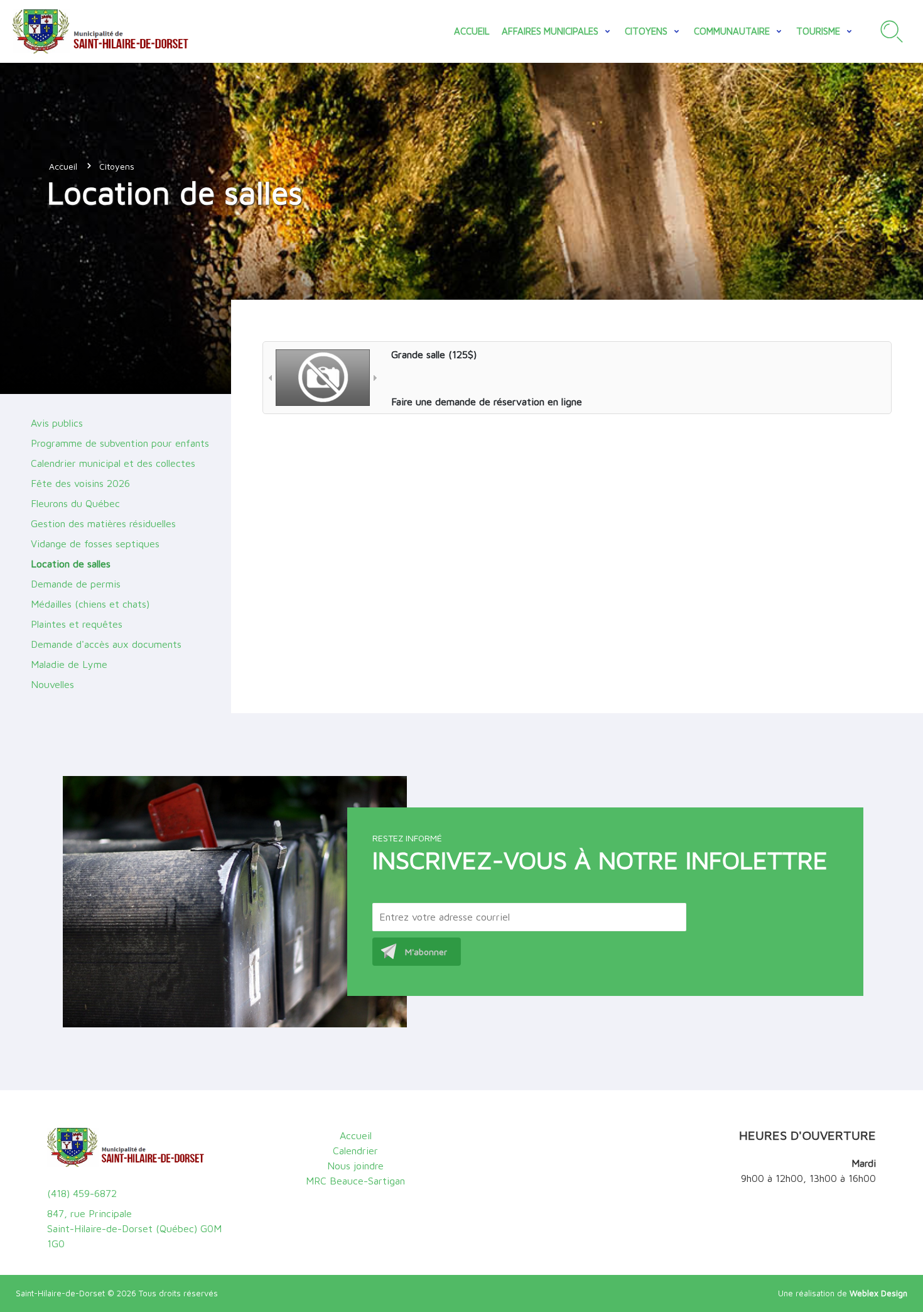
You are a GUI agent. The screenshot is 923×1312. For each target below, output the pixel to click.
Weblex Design (878, 1293)
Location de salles (71, 563)
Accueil (471, 31)
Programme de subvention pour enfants (120, 443)
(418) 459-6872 (82, 1193)
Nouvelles (52, 684)
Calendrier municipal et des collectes (113, 463)
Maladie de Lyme (69, 664)
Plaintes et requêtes (76, 624)
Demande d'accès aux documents (106, 644)
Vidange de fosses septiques (95, 543)
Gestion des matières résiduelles (103, 523)
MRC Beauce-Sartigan (355, 1180)
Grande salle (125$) (434, 354)
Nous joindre (355, 1165)
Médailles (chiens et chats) (90, 604)
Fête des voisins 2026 (80, 483)
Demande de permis (76, 583)
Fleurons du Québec (75, 503)
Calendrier (355, 1150)
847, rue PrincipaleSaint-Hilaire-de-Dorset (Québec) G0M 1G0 (134, 1228)
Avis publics (57, 423)
